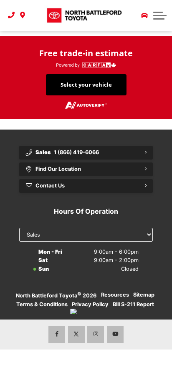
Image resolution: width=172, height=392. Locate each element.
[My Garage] (144, 15)
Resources (115, 295)
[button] (160, 15)
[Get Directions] (23, 15)
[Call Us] (11, 15)
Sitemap (143, 295)
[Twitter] (76, 334)
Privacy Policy (90, 304)
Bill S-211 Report (133, 304)
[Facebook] (56, 334)
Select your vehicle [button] (86, 84)
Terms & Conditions (42, 304)
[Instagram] (95, 334)
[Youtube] (115, 334)
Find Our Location (58, 169)
